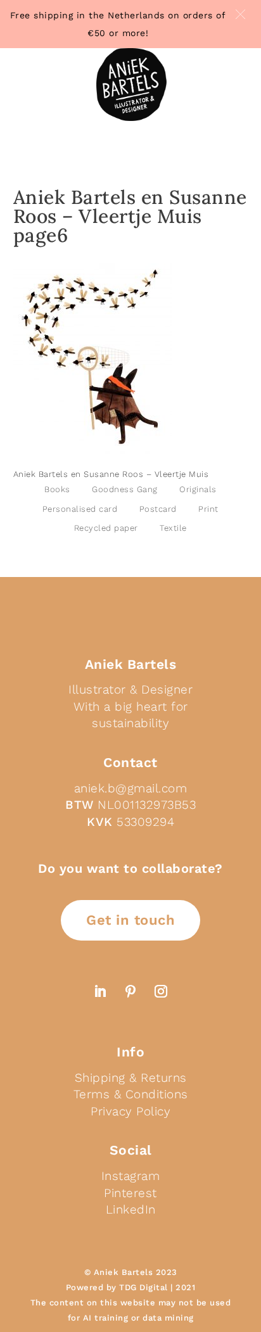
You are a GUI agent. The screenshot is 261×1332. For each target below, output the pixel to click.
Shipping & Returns (131, 1077)
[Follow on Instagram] (161, 991)
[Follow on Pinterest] (130, 991)
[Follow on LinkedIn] (100, 991)
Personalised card (80, 509)
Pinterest (130, 1193)
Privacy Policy (130, 1111)
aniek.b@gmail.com (131, 788)
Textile (173, 528)
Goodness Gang (125, 489)
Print (208, 509)
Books (57, 489)
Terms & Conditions (130, 1094)
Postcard (158, 509)
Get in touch (130, 920)
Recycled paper (106, 528)
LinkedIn (131, 1209)
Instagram (130, 1176)
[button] (240, 14)
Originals (198, 489)
